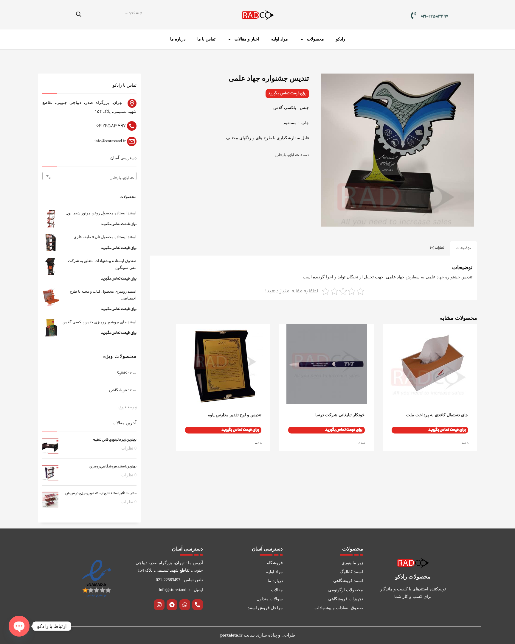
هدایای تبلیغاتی (287, 155)
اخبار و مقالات (247, 39)
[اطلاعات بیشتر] (468, 443)
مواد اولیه (279, 39)
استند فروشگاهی (122, 390)
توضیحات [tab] (463, 248)
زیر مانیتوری (127, 407)
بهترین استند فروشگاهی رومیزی (112, 467)
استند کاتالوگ (126, 373)
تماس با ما (206, 39)
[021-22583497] (413, 15)
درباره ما (177, 39)
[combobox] (89, 176)
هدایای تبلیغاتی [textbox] (91, 178)
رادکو (340, 39)
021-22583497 (434, 16)
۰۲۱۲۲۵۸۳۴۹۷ (111, 126)
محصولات (315, 39)
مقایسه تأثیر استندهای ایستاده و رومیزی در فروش (100, 494)
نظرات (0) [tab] (437, 248)
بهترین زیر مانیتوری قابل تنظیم (114, 440)
